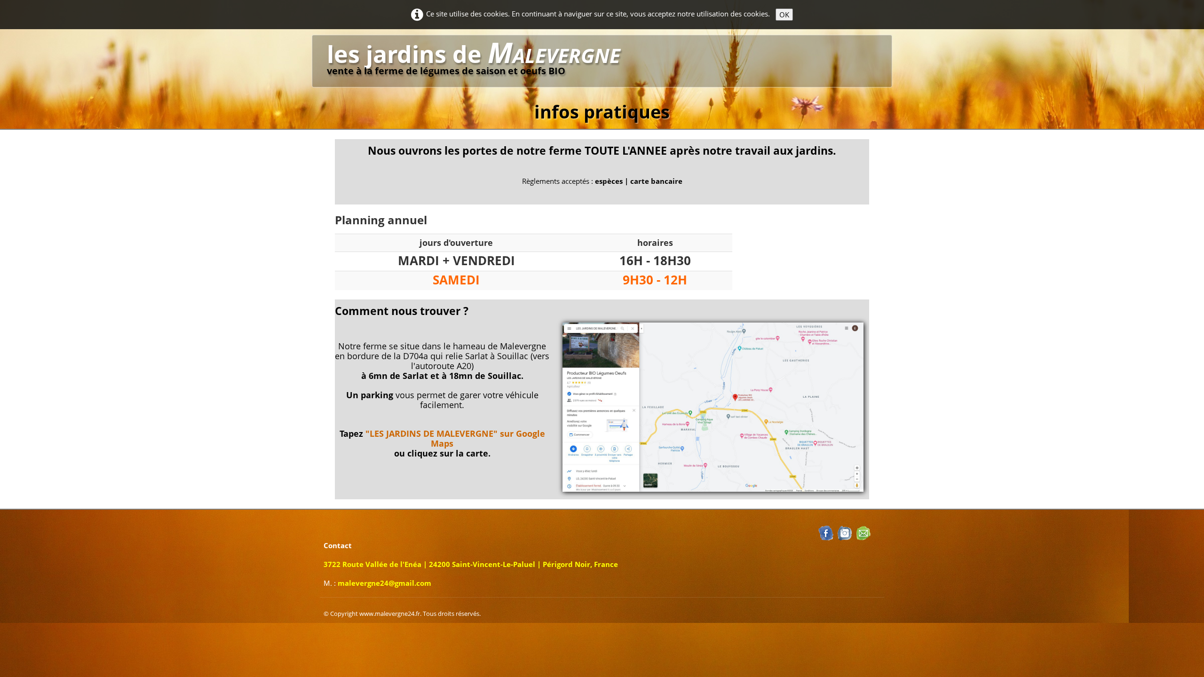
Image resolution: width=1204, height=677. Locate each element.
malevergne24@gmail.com (384, 583)
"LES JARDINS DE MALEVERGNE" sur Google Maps (455, 438)
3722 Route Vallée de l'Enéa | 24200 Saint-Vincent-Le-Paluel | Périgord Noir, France (471, 564)
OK (784, 14)
